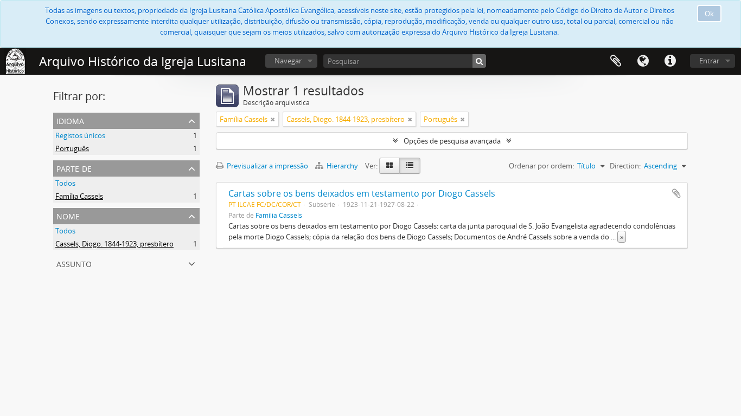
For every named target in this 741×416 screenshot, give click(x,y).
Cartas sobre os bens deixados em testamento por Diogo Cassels (361, 193)
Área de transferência (615, 61)
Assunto (74, 263)
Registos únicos (80, 135)
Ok (709, 13)
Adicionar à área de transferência (676, 193)
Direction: (625, 166)
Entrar (709, 61)
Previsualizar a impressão (266, 166)
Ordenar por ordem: (541, 166)
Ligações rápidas (669, 61)
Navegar (288, 61)
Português (72, 148)
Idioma (642, 61)
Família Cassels (79, 196)
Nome (68, 215)
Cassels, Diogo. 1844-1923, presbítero (114, 244)
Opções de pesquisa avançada (452, 141)
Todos (65, 183)
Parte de (74, 167)
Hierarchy (342, 166)
